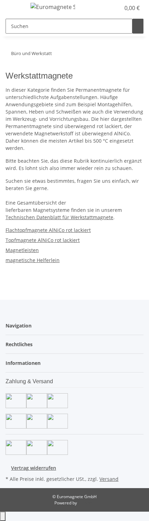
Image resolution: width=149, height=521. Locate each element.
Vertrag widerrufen (33, 468)
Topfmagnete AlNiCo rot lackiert (43, 240)
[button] (115, 8)
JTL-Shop (86, 503)
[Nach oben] (3, 516)
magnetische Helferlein (33, 260)
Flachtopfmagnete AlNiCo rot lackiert (48, 230)
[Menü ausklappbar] (14, 8)
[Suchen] (137, 26)
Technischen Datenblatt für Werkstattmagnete (59, 217)
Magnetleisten (22, 250)
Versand (109, 479)
